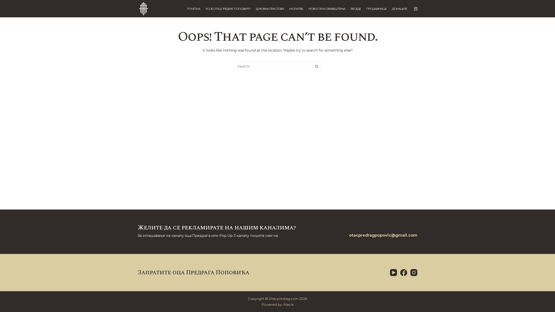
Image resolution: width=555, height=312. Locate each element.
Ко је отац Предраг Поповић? (228, 8)
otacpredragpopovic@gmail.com (383, 235)
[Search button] (316, 66)
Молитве (296, 8)
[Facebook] (403, 272)
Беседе (356, 8)
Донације (399, 8)
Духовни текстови (270, 8)
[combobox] (273, 66)
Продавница (376, 8)
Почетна (193, 8)
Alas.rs (288, 304)
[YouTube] (393, 272)
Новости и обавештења (327, 8)
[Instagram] (413, 272)
